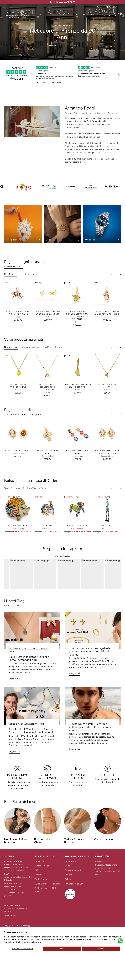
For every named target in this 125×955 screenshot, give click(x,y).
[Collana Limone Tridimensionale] (18, 367)
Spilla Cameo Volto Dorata (18, 451)
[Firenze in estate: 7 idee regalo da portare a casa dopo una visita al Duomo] (93, 630)
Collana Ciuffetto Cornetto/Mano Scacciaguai (47, 387)
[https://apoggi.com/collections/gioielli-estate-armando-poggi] (62, 32)
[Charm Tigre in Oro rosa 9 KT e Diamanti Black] (18, 294)
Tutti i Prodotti (41, 879)
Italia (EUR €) (114, 7)
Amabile (68, 874)
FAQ (36, 870)
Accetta (62, 948)
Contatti (38, 874)
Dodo (67, 866)
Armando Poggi (25, 926)
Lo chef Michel (107, 526)
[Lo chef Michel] (107, 509)
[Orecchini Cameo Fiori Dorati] (77, 434)
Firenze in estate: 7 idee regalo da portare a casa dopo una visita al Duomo (89, 651)
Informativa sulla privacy (30, 942)
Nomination (70, 861)
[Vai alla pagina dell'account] (114, 14)
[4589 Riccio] (18, 509)
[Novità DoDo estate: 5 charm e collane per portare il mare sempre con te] (93, 706)
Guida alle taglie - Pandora (47, 884)
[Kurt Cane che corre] (77, 509)
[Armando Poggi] (17, 15)
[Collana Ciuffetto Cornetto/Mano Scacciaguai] (47, 367)
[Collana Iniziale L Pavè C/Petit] (107, 367)
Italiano (100, 7)
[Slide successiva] (119, 275)
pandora (39, 724)
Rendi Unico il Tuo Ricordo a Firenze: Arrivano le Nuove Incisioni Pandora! (31, 731)
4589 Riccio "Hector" (18, 526)
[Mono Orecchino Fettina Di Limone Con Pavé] (77, 367)
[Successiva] (89, 2)
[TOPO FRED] (47, 509)
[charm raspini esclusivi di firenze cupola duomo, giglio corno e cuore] (47, 821)
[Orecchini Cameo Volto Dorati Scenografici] (107, 434)
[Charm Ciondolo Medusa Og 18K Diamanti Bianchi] (107, 294)
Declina (100, 948)
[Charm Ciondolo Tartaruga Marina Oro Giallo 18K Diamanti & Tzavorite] (77, 294)
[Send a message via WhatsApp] (120, 940)
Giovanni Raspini (73, 870)
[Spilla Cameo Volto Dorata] (18, 434)
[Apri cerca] (109, 14)
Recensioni (39, 861)
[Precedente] (36, 2)
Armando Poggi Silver (75, 884)
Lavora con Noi (41, 866)
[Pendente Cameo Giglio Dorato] (47, 434)
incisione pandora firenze (21, 724)
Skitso (68, 879)
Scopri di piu (10, 915)
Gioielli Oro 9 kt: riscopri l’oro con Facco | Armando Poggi (29, 658)
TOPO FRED (48, 526)
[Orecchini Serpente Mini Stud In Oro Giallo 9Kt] (47, 294)
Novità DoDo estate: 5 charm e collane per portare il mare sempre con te (90, 727)
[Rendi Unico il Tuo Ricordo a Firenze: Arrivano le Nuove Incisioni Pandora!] (32, 706)
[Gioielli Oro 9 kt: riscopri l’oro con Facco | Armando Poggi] (32, 630)
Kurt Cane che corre (77, 526)
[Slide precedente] (113, 275)
